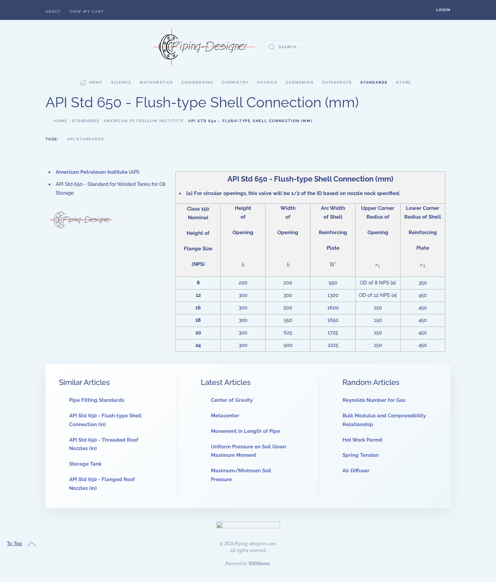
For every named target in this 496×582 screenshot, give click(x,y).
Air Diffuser (355, 471)
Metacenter (225, 416)
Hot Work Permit (362, 440)
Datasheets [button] (337, 82)
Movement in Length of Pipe (245, 431)
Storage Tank (85, 464)
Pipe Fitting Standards (96, 400)
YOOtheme (259, 563)
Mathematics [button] (156, 82)
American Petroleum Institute (92, 172)
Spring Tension (360, 455)
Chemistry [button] (235, 82)
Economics (300, 82)
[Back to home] (204, 47)
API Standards (85, 139)
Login (443, 10)
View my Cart (87, 11)
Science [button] (121, 82)
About (53, 11)
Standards (374, 82)
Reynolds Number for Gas (373, 400)
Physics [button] (267, 82)
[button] (443, 10)
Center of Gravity (232, 400)
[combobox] (303, 47)
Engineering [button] (197, 82)
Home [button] (96, 82)
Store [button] (403, 82)
